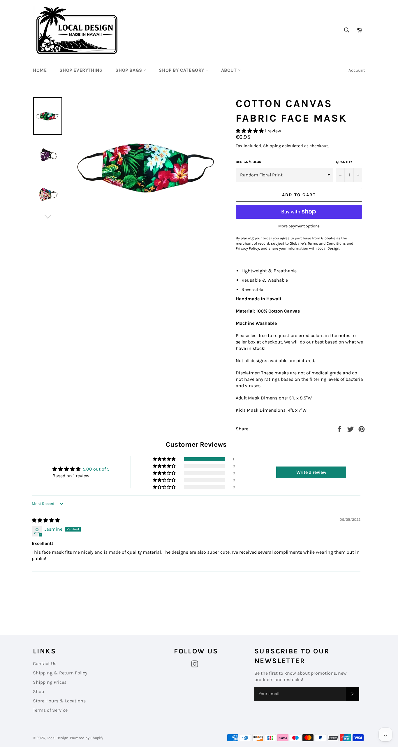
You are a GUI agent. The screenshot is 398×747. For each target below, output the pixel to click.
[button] (250, 131)
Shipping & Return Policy (60, 673)
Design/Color (248, 162)
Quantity (344, 162)
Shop (38, 691)
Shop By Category (182, 70)
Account (356, 70)
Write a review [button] (311, 472)
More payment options (299, 226)
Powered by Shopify (86, 738)
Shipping (272, 145)
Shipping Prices (49, 682)
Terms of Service (50, 710)
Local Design (57, 738)
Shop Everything (81, 70)
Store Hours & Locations (59, 701)
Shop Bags (129, 70)
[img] (46, 520)
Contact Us (44, 663)
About (229, 70)
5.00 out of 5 (96, 469)
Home (40, 70)
